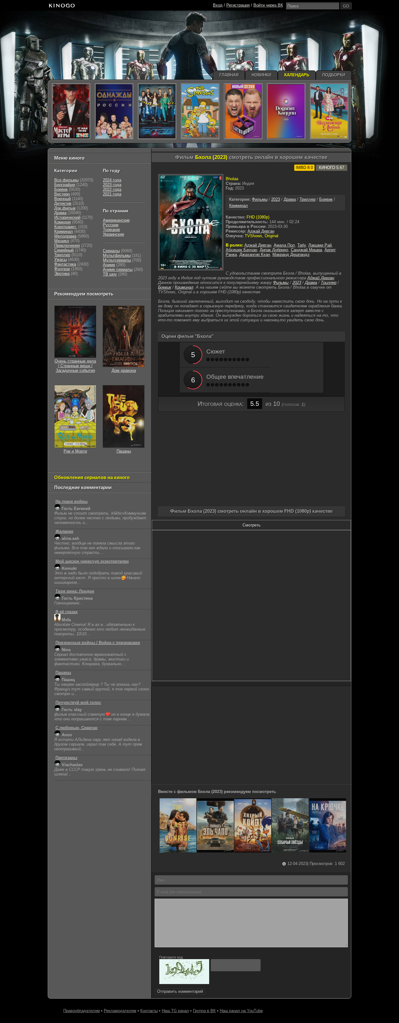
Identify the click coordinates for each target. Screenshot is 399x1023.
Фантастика (65, 264)
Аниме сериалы (117, 269)
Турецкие (111, 229)
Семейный (64, 250)
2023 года (112, 184)
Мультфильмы (117, 255)
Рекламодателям (120, 1010)
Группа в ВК (204, 1010)
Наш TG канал (175, 1010)
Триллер (307, 199)
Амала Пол (284, 245)
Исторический (67, 217)
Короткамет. (65, 226)
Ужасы (60, 259)
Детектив (62, 203)
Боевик (326, 199)
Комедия (62, 222)
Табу (301, 245)
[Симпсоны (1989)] (200, 111)
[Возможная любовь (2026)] (329, 111)
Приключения (67, 245)
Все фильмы (66, 180)
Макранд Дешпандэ (291, 254)
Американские (116, 220)
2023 (275, 199)
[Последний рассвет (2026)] (178, 851)
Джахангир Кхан (254, 254)
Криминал (238, 205)
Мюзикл (61, 240)
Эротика (62, 273)
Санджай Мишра (306, 249)
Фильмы (259, 199)
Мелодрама (65, 236)
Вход (218, 5)
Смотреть (252, 525)
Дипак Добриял (274, 249)
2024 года (112, 180)
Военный (62, 198)
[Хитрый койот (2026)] (252, 851)
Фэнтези (62, 269)
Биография (64, 184)
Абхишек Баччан (241, 249)
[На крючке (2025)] (327, 851)
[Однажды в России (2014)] (114, 111)
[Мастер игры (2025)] (71, 111)
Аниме (109, 264)
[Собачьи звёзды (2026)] (290, 851)
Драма (290, 199)
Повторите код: (171, 957)
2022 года (112, 189)
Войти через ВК (268, 5)
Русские (110, 225)
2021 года (112, 194)
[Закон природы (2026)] (286, 111)
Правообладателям (81, 1010)
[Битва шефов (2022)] (243, 111)
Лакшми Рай (320, 245)
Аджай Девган (261, 231)
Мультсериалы (117, 260)
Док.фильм (64, 208)
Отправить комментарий (180, 991)
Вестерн (62, 194)
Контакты (149, 1010)
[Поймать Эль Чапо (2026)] (215, 851)
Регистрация (238, 5)
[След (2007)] (157, 111)
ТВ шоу (110, 274)
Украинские (113, 234)
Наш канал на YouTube (241, 1010)
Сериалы (111, 250)
